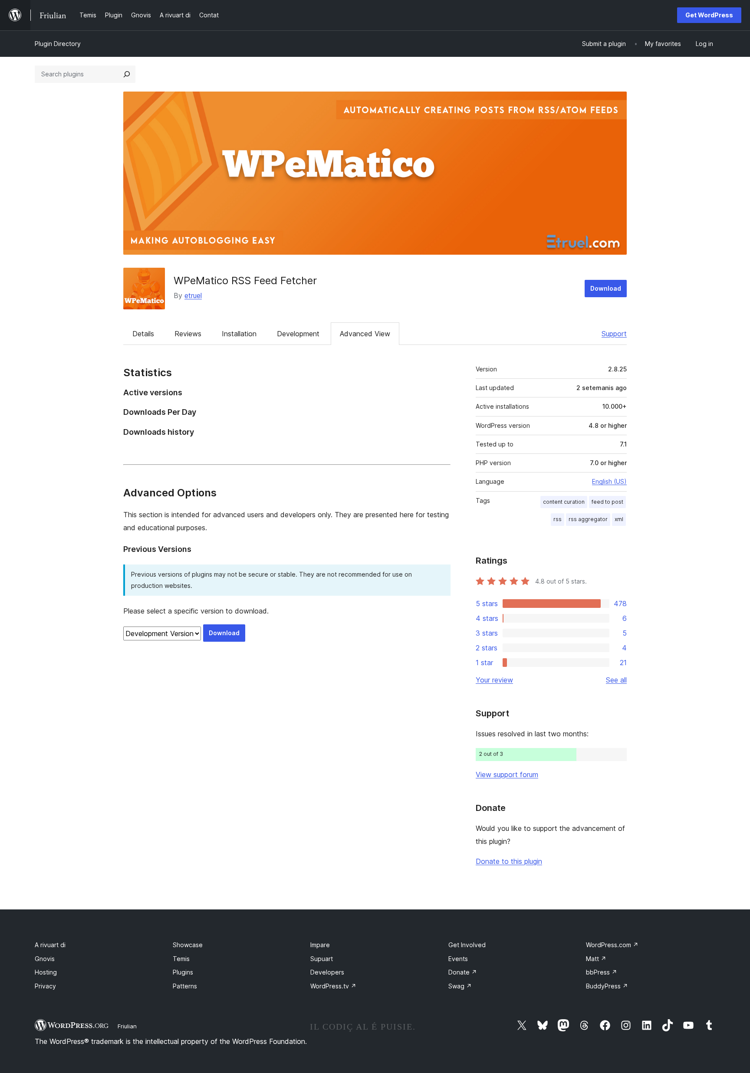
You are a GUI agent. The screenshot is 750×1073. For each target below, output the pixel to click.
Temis (181, 958)
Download (605, 288)
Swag (460, 986)
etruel (193, 295)
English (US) (609, 481)
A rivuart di (50, 944)
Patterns (185, 986)
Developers (327, 972)
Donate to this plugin (509, 861)
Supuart (321, 958)
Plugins (183, 972)
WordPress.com (612, 944)
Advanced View (365, 333)
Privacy (45, 986)
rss (557, 519)
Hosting (46, 972)
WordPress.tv (333, 986)
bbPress (601, 972)
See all (616, 680)
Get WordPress (709, 15)
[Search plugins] (126, 74)
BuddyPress (607, 986)
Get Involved (467, 944)
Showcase (188, 944)
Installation (239, 333)
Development (298, 333)
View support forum (507, 774)
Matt (596, 958)
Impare (320, 944)
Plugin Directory (58, 43)
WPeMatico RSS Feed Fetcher (245, 280)
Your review (494, 680)
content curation (564, 502)
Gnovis (45, 958)
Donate (462, 972)
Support (614, 333)
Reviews (187, 333)
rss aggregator (588, 519)
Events (458, 958)
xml (619, 519)
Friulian (127, 1026)
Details (143, 333)
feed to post (607, 502)
